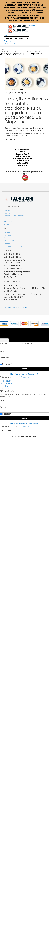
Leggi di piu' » (11, 139)
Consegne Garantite (22, 158)
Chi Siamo (7, 232)
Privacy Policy (9, 241)
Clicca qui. (26, 377)
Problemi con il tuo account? (14, 216)
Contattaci (5, 388)
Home (4, 49)
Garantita (22, 165)
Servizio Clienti (22, 154)
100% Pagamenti (22, 149)
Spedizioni (7, 210)
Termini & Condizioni (11, 224)
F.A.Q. (5, 219)
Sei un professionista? (16, 38)
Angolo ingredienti (22, 92)
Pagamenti (7, 213)
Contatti (6, 238)
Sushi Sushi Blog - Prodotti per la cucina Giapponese (20, 51)
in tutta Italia (23, 161)
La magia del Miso (14, 89)
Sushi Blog (7, 235)
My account (5, 381)
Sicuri (22, 152)
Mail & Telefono (23, 156)
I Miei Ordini (5, 386)
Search (32, 26)
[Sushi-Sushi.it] (18, 28)
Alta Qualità (22, 163)
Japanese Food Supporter (13, 246)
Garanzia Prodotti (10, 221)
